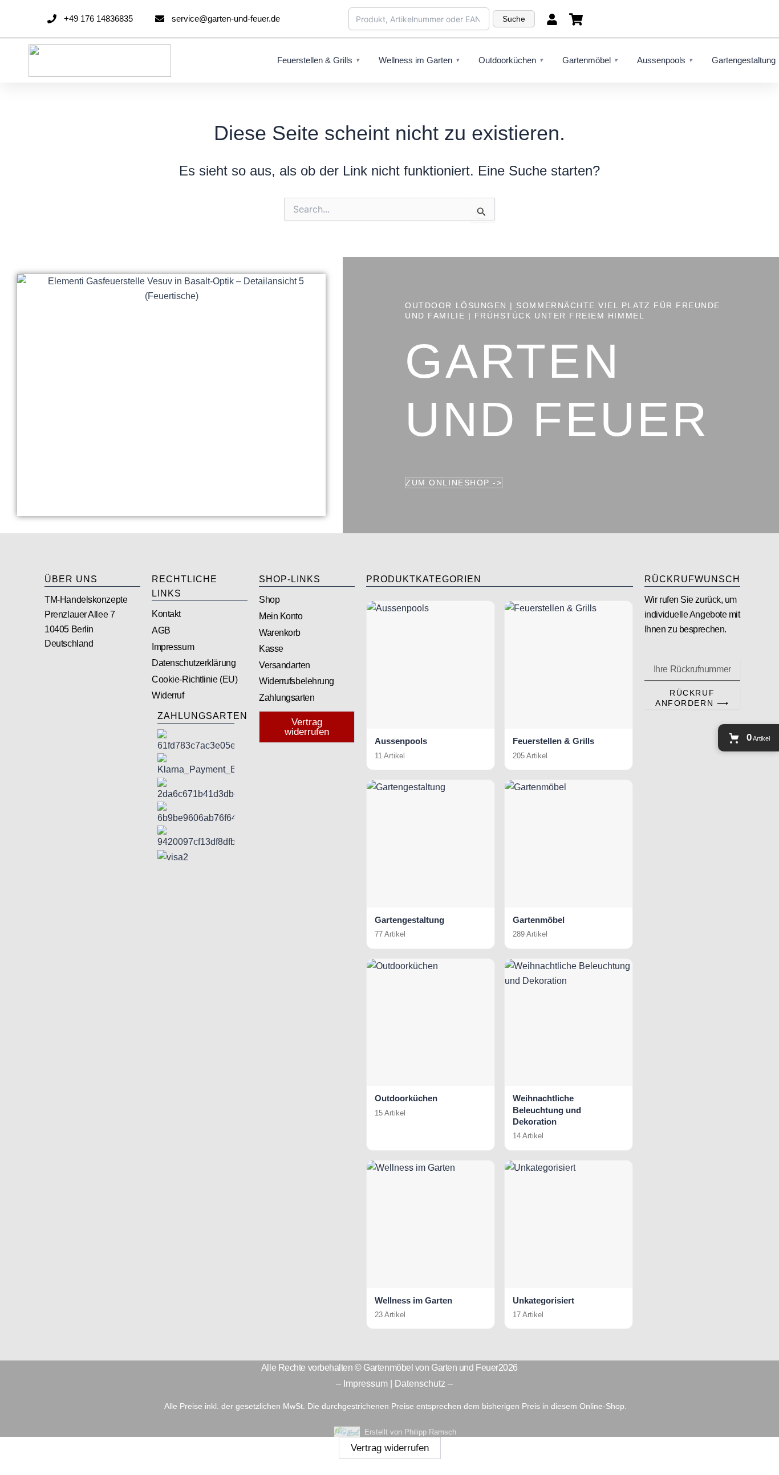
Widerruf (168, 695)
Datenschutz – (425, 1383)
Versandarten (284, 665)
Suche (513, 18)
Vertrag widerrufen (390, 1448)
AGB (161, 630)
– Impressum (362, 1383)
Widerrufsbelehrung (296, 681)
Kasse (271, 648)
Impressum (173, 647)
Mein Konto (281, 616)
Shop (269, 599)
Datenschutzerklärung (194, 663)
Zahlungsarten (286, 697)
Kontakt (166, 614)
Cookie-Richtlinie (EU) (194, 679)
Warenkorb (280, 633)
